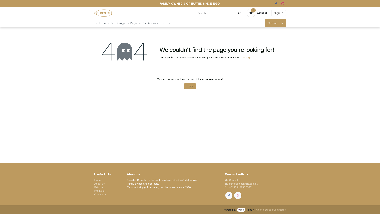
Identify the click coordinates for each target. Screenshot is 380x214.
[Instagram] (283, 4)
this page (246, 57)
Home (190, 86)
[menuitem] (100, 23)
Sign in (278, 13)
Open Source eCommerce (271, 209)
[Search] (240, 13)
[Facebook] (276, 4)
